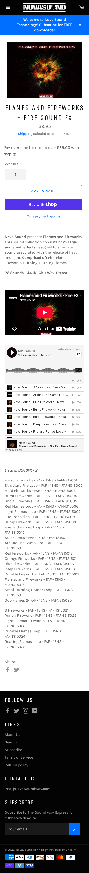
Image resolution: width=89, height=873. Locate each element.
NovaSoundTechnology (32, 849)
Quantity (11, 163)
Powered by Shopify (62, 849)
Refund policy (16, 765)
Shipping (25, 133)
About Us (12, 734)
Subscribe (13, 749)
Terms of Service (19, 757)
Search (11, 742)
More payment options (43, 216)
